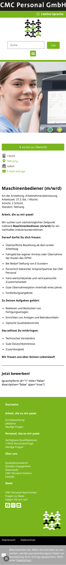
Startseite (11, 404)
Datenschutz (23, 560)
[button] (33, 53)
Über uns (11, 453)
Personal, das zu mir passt (22, 433)
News (8, 483)
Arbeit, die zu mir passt (20, 413)
